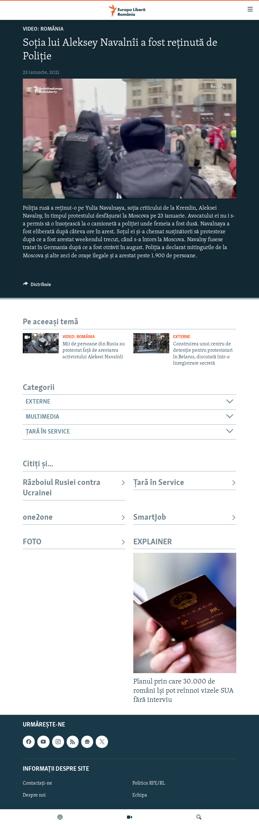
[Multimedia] (129, 817)
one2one (38, 517)
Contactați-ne (37, 783)
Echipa (139, 795)
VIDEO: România (43, 29)
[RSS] (73, 742)
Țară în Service (158, 483)
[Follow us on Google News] (87, 742)
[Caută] (199, 817)
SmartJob (149, 517)
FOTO (32, 542)
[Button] (37, 286)
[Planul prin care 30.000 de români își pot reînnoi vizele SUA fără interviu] (184, 613)
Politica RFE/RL (148, 783)
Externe (181, 337)
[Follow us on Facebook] (29, 742)
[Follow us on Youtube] (43, 742)
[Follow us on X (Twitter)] (102, 742)
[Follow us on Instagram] (58, 742)
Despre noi (34, 795)
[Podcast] (60, 817)
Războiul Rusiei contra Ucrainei (61, 488)
